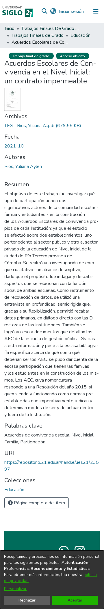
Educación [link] (80, 35)
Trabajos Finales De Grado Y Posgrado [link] (50, 28)
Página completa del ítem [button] (39, 503)
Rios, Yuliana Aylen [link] (23, 166)
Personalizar (15, 588)
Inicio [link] (9, 28)
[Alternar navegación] (96, 11)
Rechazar (27, 600)
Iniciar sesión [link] (71, 11)
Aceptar (75, 600)
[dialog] (52, 580)
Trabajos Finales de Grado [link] (38, 35)
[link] (42, 125)
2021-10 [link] (14, 146)
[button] (44, 11)
